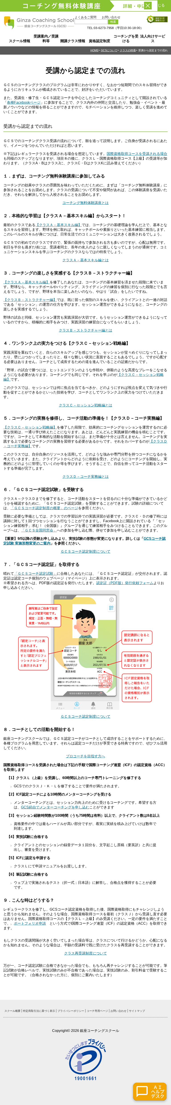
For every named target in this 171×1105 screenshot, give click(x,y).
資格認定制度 (99, 41)
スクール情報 (19, 41)
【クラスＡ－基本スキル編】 (58, 225)
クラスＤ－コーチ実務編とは (85, 476)
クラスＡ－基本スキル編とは (85, 260)
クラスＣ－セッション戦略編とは (85, 405)
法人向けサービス (152, 38)
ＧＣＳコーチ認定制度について (85, 551)
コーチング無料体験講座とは (85, 203)
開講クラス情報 (72, 41)
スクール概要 (12, 1010)
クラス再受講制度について (85, 953)
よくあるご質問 (85, 17)
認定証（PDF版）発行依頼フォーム (124, 583)
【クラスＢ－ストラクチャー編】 (30, 300)
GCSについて (109, 50)
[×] (148, 6)
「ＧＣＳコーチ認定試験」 (35, 573)
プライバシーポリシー (70, 1010)
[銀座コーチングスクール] (39, 28)
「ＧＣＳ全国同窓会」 (39, 530)
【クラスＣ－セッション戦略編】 (30, 427)
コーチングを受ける (126, 38)
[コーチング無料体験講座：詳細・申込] (85, 6)
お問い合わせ (111, 17)
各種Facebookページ (24, 102)
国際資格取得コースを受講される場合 (137, 154)
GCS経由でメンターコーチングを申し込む (55, 807)
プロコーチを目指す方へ (85, 756)
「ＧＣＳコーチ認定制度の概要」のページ (44, 508)
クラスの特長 (128, 50)
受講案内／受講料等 (46, 38)
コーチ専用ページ (97, 1010)
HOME (94, 50)
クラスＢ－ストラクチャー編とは (85, 330)
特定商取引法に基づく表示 (39, 1010)
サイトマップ (137, 1010)
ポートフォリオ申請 (30, 923)
